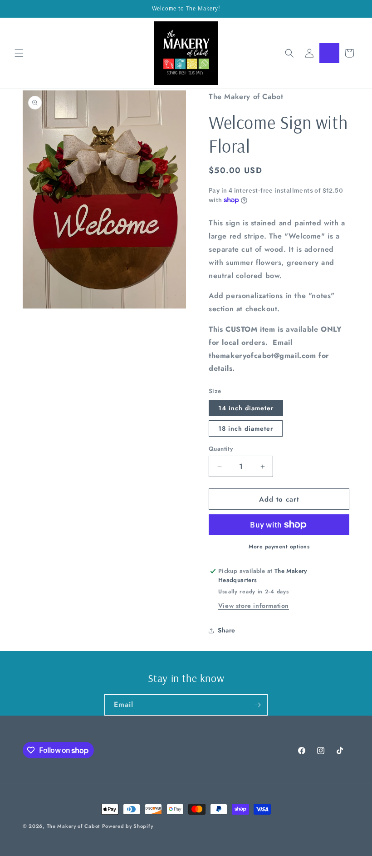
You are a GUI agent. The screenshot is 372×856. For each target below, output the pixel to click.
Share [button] (226, 630)
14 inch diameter (246, 408)
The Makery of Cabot (73, 826)
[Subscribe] (257, 705)
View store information (253, 605)
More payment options (279, 546)
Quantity (221, 448)
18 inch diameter (245, 428)
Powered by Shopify (127, 826)
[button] (19, 53)
